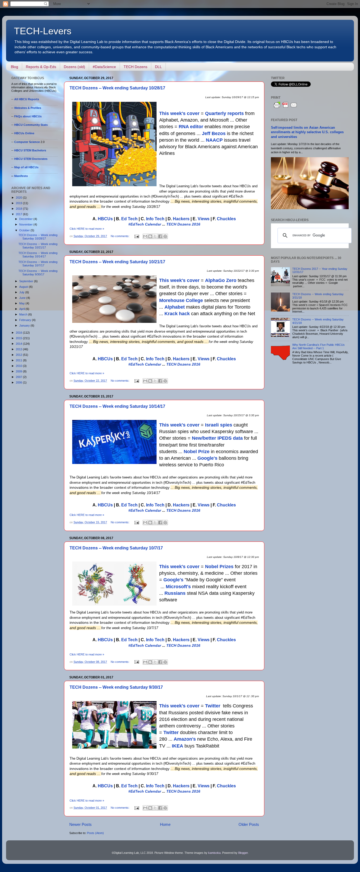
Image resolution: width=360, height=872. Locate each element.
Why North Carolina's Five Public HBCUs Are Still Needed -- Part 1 (318, 346)
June (22, 297)
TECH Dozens (135, 67)
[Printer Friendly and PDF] (285, 107)
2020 (19, 197)
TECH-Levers (42, 31)
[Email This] (145, 236)
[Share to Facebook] (160, 236)
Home (165, 824)
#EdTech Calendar (144, 224)
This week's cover (179, 113)
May (22, 303)
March (23, 314)
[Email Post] (136, 236)
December (26, 219)
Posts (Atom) (95, 833)
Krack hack (177, 313)
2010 (19, 365)
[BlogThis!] (150, 236)
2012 (19, 354)
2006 (19, 382)
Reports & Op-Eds (41, 67)
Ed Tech (129, 219)
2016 (19, 332)
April (22, 308)
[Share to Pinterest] (165, 236)
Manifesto (21, 176)
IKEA (177, 746)
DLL (158, 67)
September (26, 281)
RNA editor (191, 126)
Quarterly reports (224, 113)
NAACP (214, 140)
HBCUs (105, 219)
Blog (14, 67)
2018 (19, 208)
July (22, 292)
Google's (207, 458)
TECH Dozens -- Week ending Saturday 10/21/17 (117, 262)
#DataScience (104, 67)
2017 (19, 214)
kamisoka (214, 852)
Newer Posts (80, 824)
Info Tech (155, 219)
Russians (175, 593)
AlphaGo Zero (220, 280)
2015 (19, 338)
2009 (19, 371)
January (25, 325)
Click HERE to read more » (87, 228)
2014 (19, 343)
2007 (19, 376)
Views (204, 219)
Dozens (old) (74, 67)
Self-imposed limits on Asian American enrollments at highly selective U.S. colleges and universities (307, 132)
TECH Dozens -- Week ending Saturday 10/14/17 (117, 406)
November (26, 224)
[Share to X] (155, 236)
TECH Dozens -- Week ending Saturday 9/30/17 (116, 687)
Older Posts (249, 824)
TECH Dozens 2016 (183, 224)
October (25, 230)
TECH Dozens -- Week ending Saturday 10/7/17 (116, 548)
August (24, 286)
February (25, 320)
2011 (19, 360)
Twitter (212, 705)
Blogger (243, 852)
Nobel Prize (197, 451)
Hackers (181, 219)
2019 (19, 203)
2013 (19, 349)
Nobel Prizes (219, 566)
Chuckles (226, 219)
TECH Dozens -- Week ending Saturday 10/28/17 (117, 88)
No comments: (120, 236)
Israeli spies (218, 425)
